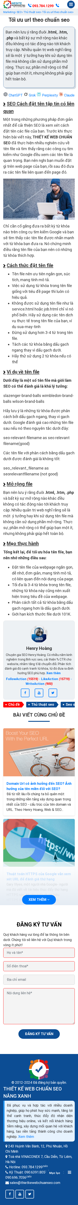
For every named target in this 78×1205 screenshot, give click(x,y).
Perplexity (50, 95)
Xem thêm (26, 1137)
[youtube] (39, 693)
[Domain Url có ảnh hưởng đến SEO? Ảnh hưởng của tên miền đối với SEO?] (39, 752)
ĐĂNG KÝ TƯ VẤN (39, 1034)
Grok (32, 95)
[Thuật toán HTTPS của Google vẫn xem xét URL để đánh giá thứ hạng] (39, 843)
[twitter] (53, 693)
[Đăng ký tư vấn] (57, 6)
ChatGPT (16, 95)
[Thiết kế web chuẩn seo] (14, 4)
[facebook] (25, 693)
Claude (69, 95)
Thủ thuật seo (42, 704)
